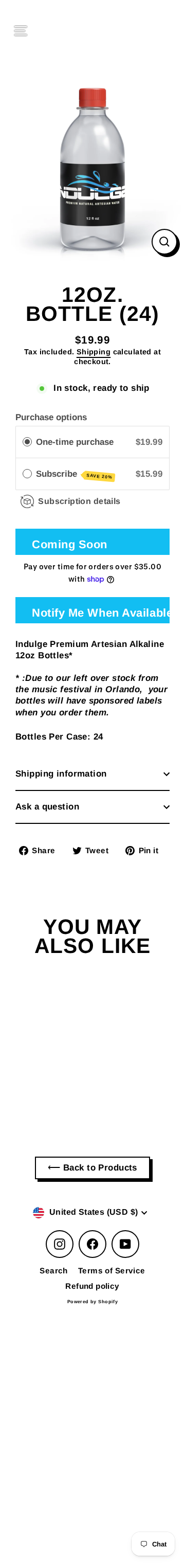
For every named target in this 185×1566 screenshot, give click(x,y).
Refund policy (92, 1286)
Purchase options (51, 417)
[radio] (27, 442)
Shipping (93, 352)
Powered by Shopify (92, 1301)
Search (54, 1270)
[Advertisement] (92, 1397)
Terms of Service (111, 1270)
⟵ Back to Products (92, 1168)
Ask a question (47, 807)
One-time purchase (75, 442)
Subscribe (74, 474)
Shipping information (61, 774)
